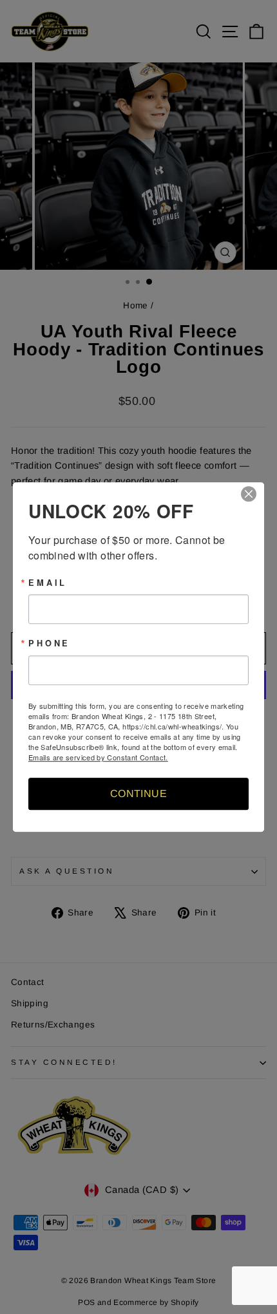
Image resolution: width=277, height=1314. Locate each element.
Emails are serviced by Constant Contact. (98, 757)
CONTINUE (138, 793)
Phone (49, 644)
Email (47, 583)
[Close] (252, 494)
